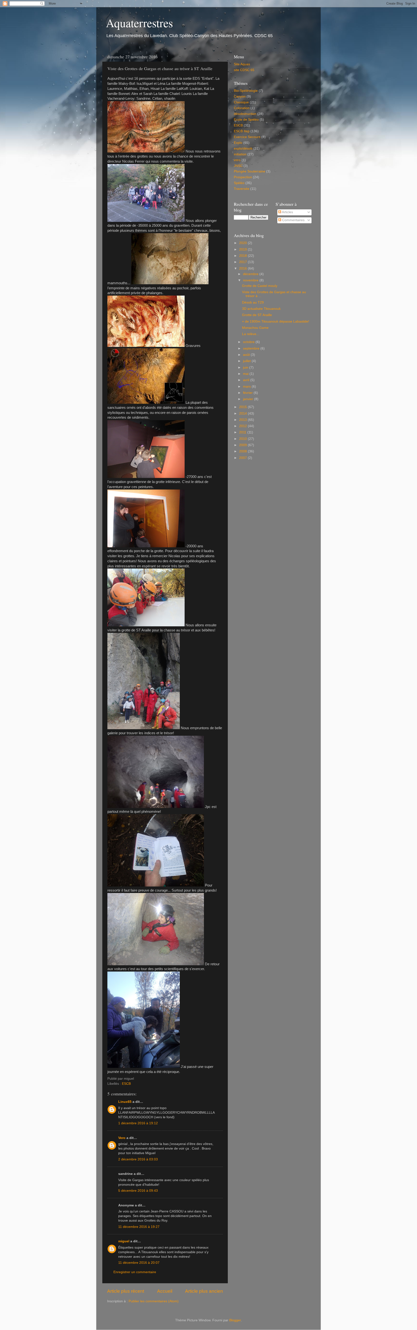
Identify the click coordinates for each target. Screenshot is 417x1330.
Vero (121, 1138)
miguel (123, 1241)
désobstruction (245, 114)
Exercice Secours (247, 137)
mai (246, 374)
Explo (238, 143)
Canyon (240, 96)
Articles (287, 212)
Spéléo (239, 183)
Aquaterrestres (139, 22)
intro (237, 160)
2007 (243, 458)
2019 (243, 249)
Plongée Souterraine (249, 171)
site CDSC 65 (244, 70)
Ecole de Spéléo (246, 119)
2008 (243, 451)
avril (246, 380)
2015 (243, 407)
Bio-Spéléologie (246, 91)
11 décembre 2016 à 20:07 (139, 1262)
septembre (251, 348)
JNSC (238, 166)
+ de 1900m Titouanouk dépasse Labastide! (275, 321)
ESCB (126, 1083)
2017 (243, 262)
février (248, 393)
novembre (251, 280)
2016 (243, 268)
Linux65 (125, 1102)
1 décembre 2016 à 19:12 (138, 1123)
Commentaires (293, 220)
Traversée (241, 189)
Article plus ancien (204, 1291)
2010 (243, 439)
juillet (247, 361)
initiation (240, 154)
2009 (243, 445)
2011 (243, 432)
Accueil (164, 1291)
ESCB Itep (242, 131)
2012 (243, 426)
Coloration (242, 108)
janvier (248, 399)
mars (247, 386)
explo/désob (243, 148)
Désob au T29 (253, 302)
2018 (243, 256)
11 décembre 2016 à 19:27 (139, 1227)
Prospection (243, 177)
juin (246, 367)
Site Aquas (242, 64)
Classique (241, 102)
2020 (243, 243)
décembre (251, 274)
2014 (243, 413)
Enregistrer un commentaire (134, 1272)
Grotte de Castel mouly (259, 286)
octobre (249, 342)
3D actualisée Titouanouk (261, 309)
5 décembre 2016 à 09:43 (138, 1190)
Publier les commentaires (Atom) (154, 1301)
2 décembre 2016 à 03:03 (138, 1159)
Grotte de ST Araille (257, 315)
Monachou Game (255, 328)
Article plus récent (125, 1291)
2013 (243, 420)
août (247, 355)
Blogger (235, 1320)
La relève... (250, 334)
